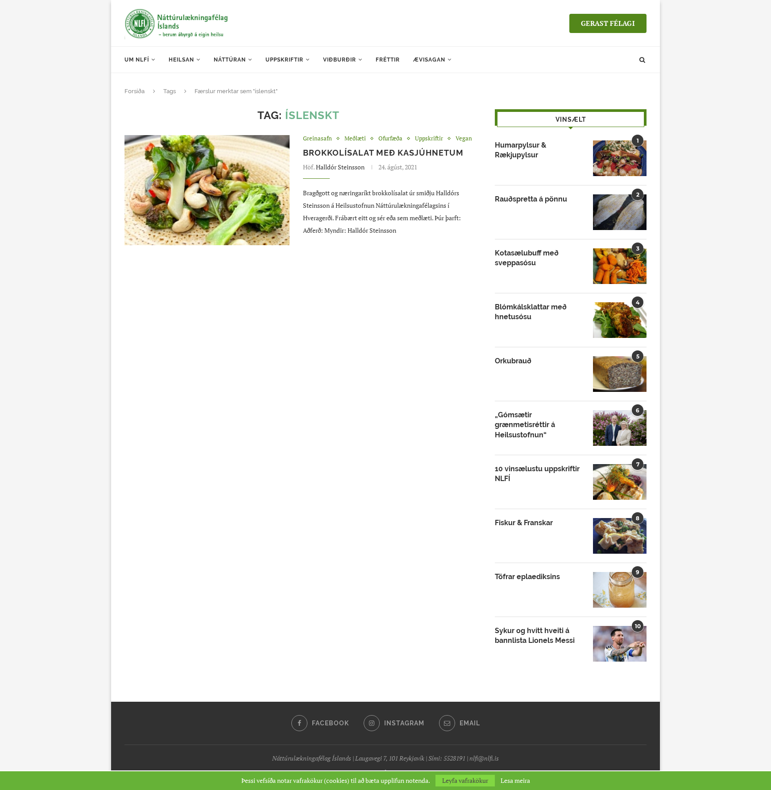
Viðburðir (339, 60)
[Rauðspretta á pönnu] (620, 212)
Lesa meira (515, 781)
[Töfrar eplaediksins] (620, 590)
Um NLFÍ (136, 60)
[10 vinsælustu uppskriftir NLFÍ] (620, 482)
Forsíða (134, 91)
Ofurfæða (390, 138)
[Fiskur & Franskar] (620, 536)
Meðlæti (355, 138)
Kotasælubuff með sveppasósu (527, 258)
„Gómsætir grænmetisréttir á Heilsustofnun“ (525, 425)
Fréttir (388, 60)
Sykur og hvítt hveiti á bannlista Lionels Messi (535, 635)
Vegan (464, 138)
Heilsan (181, 60)
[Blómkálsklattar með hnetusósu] (620, 320)
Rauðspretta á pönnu (531, 199)
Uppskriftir (284, 60)
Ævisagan (429, 60)
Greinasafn (317, 138)
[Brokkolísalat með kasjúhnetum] (207, 190)
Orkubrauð (513, 361)
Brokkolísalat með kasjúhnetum (383, 152)
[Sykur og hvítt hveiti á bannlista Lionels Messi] (620, 644)
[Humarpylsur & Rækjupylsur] (620, 158)
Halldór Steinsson (340, 167)
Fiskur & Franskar (524, 522)
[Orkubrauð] (620, 374)
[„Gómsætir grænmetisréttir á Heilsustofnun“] (620, 428)
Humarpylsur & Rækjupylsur (520, 150)
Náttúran (230, 60)
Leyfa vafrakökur (465, 780)
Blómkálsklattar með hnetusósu (531, 312)
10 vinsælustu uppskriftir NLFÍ (537, 474)
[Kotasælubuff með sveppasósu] (620, 266)
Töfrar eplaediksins (527, 576)
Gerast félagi (608, 23)
